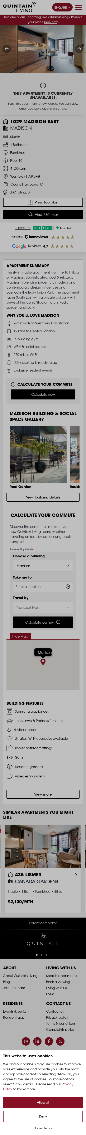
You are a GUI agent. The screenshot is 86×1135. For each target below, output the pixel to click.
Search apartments (61, 976)
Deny (43, 1116)
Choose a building (29, 556)
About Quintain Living (20, 976)
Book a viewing (58, 983)
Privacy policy (57, 1018)
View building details (43, 497)
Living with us (56, 989)
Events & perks (14, 1012)
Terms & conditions (60, 1024)
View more (43, 794)
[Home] (20, 7)
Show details (43, 1128)
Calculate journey (39, 622)
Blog (6, 983)
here (63, 108)
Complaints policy (60, 1030)
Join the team (14, 989)
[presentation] (7, 49)
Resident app (13, 1018)
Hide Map (20, 636)
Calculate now (43, 394)
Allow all (43, 1102)
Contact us (55, 1012)
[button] (37, 956)
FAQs (50, 995)
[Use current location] (68, 587)
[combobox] (43, 586)
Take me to (22, 577)
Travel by (20, 597)
